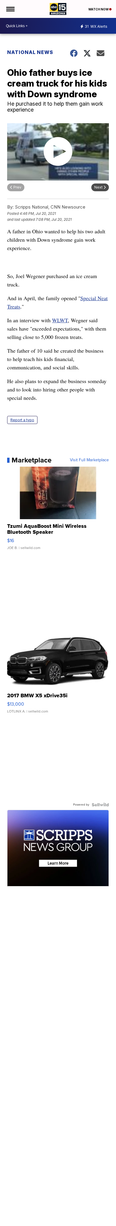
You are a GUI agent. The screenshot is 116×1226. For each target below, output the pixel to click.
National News (30, 52)
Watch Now (98, 9)
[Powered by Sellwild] (100, 805)
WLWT (60, 320)
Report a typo (22, 420)
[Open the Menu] (9, 8)
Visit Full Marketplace (89, 460)
